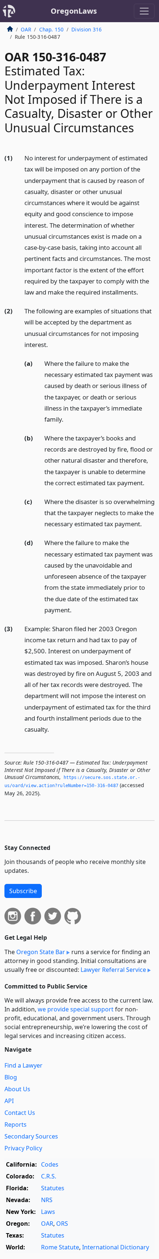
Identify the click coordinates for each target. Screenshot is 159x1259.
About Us (17, 1089)
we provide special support (76, 1009)
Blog (10, 1077)
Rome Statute (60, 1247)
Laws (48, 1212)
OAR (26, 29)
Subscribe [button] (23, 891)
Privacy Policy (23, 1148)
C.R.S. (48, 1176)
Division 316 (86, 29)
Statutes (52, 1188)
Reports (15, 1124)
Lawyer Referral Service (113, 970)
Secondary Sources (31, 1136)
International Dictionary (115, 1247)
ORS (62, 1223)
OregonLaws (74, 11)
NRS (47, 1200)
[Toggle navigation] (144, 11)
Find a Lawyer (23, 1065)
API (9, 1101)
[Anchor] (142, 292)
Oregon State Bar (40, 952)
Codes (49, 1164)
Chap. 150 (51, 29)
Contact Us (19, 1113)
